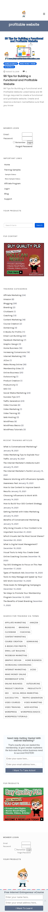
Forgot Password (24, 146)
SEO (5, 389)
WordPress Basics (12, 425)
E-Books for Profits (12, 332)
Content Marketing (12, 319)
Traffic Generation (11, 401)
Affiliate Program (12, 183)
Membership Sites (12, 368)
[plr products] (23, 804)
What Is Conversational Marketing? (20, 446)
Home (7, 164)
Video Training (10, 413)
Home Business (11, 64)
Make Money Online (28, 64)
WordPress (9, 67)
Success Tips (9, 397)
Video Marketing (11, 409)
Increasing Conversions (14, 352)
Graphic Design (10, 344)
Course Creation (11, 324)
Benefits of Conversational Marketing (21, 520)
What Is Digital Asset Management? (20, 544)
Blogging (8, 303)
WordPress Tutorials (13, 429)
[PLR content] (24, 259)
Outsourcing (9, 376)
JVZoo (6, 360)
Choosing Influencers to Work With (20, 495)
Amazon (7, 299)
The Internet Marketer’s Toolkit (18, 471)
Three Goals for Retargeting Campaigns (22, 585)
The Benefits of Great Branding (17, 601)
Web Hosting (9, 417)
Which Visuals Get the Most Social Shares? (23, 536)
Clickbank (8, 311)
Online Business (11, 372)
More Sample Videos (12, 179)
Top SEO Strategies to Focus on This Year (22, 564)
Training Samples (12, 170)
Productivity (9, 385)
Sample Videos (10, 174)
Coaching (8, 315)
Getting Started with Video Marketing (21, 512)
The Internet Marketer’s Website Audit (21, 463)
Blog (6, 194)
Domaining (8, 328)
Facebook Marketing (13, 340)
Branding (7, 307)
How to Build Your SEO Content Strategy (22, 503)
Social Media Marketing (14, 393)
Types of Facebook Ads (14, 573)
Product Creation (11, 381)
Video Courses (10, 405)
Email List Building (12, 336)
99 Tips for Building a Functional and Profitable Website (20, 80)
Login (7, 189)
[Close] (45, 901)
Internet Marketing (12, 356)
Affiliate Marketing (12, 295)
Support (8, 199)
